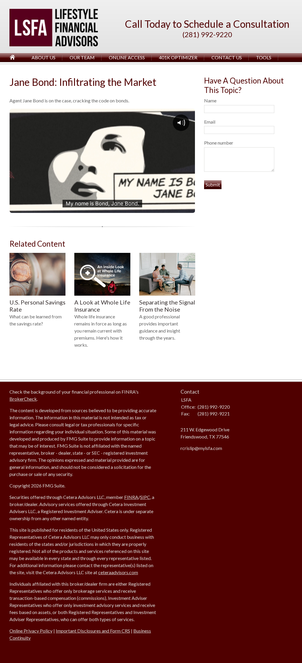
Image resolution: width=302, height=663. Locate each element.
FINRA (131, 497)
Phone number (218, 142)
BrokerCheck (23, 399)
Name (210, 100)
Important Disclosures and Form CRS (93, 630)
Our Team (82, 57)
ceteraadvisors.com (118, 572)
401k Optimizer (178, 57)
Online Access (127, 57)
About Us (43, 57)
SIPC (145, 497)
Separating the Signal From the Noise (167, 306)
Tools (263, 57)
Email (209, 122)
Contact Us (226, 57)
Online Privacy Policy (30, 630)
